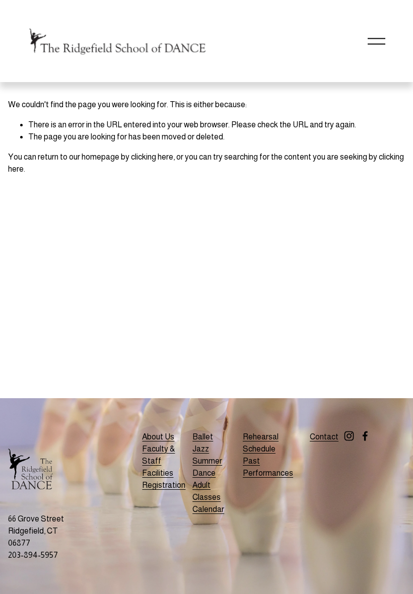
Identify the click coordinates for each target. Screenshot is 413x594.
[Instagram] (349, 436)
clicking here (152, 157)
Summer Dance (207, 467)
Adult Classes (206, 491)
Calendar (208, 509)
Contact (324, 436)
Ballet (202, 436)
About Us (158, 436)
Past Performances (268, 467)
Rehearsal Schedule (261, 442)
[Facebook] (365, 436)
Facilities (157, 473)
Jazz (200, 448)
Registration (163, 485)
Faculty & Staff (158, 454)
